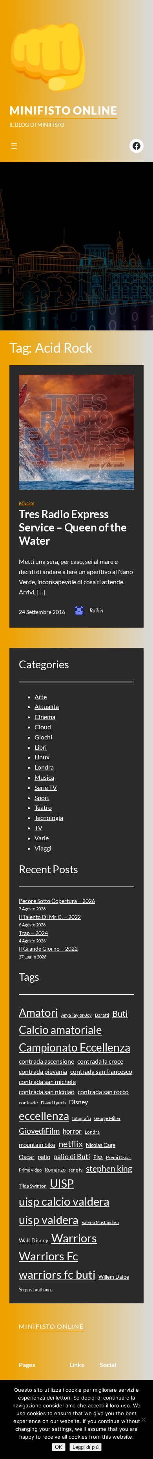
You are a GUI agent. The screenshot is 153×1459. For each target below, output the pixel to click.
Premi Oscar (118, 1157)
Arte (41, 696)
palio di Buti (71, 1156)
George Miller (107, 1118)
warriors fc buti (57, 1274)
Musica (27, 503)
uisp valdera (48, 1219)
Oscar (27, 1156)
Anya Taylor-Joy (76, 1015)
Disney (78, 1101)
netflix (70, 1144)
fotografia (81, 1118)
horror (72, 1131)
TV (38, 827)
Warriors (74, 1238)
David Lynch (53, 1102)
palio (44, 1156)
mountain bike (37, 1144)
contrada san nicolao (47, 1091)
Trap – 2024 (33, 933)
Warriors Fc (48, 1256)
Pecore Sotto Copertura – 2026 (57, 900)
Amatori (38, 1012)
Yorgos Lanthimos (36, 1289)
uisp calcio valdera (64, 1201)
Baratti (102, 1015)
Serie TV (46, 787)
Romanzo (55, 1169)
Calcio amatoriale (60, 1029)
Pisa (98, 1157)
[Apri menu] (14, 146)
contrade (28, 1102)
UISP (62, 1183)
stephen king (109, 1168)
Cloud (43, 726)
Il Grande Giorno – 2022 (48, 948)
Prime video (30, 1169)
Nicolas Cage (100, 1145)
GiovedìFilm (39, 1130)
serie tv (76, 1169)
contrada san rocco (103, 1091)
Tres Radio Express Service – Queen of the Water (73, 527)
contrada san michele (47, 1081)
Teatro (43, 807)
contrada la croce (100, 1061)
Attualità (47, 706)
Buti (120, 1013)
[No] (143, 1419)
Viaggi (43, 848)
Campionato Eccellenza (74, 1047)
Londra (44, 767)
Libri (41, 747)
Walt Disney (33, 1240)
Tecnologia (49, 817)
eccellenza (44, 1115)
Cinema (45, 716)
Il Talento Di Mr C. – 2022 (50, 916)
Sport (42, 797)
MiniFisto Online (63, 110)
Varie (42, 838)
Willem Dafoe (113, 1277)
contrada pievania (43, 1071)
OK (58, 1447)
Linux (42, 757)
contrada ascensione (46, 1061)
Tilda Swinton (33, 1186)
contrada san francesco (101, 1071)
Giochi (43, 737)
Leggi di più (85, 1447)
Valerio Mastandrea (100, 1222)
